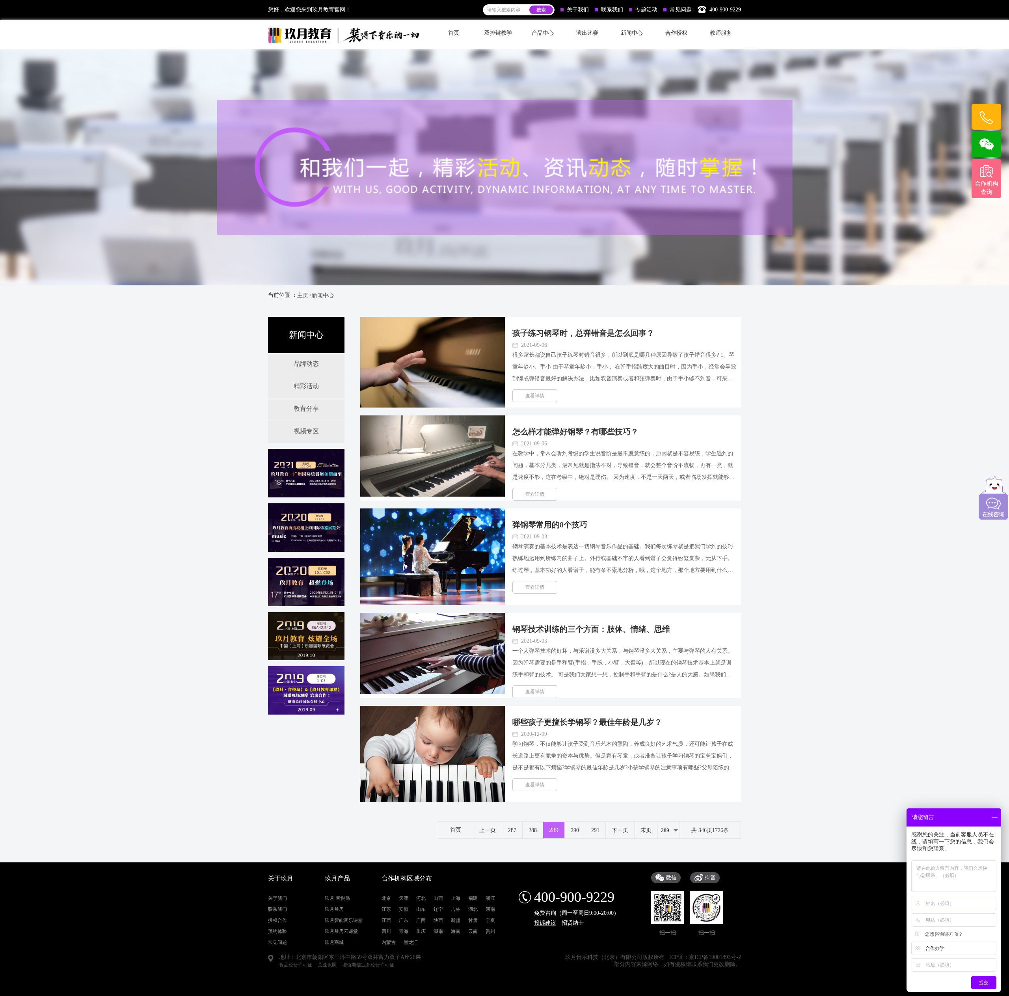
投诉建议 (545, 923)
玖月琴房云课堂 (341, 931)
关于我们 (578, 10)
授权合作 (277, 920)
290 (575, 830)
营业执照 (327, 965)
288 (533, 830)
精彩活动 (306, 386)
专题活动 (646, 10)
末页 (646, 830)
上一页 (487, 830)
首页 (453, 33)
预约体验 (277, 931)
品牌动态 (306, 363)
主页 (302, 295)
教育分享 (306, 408)
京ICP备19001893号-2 (715, 957)
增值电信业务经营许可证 (368, 965)
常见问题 (681, 10)
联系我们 (612, 10)
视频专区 (306, 431)
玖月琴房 (334, 909)
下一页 (620, 830)
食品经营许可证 (295, 965)
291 (595, 830)
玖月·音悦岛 (337, 898)
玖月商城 (334, 942)
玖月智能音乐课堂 (344, 920)
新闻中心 (323, 295)
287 (512, 830)
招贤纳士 (573, 923)
